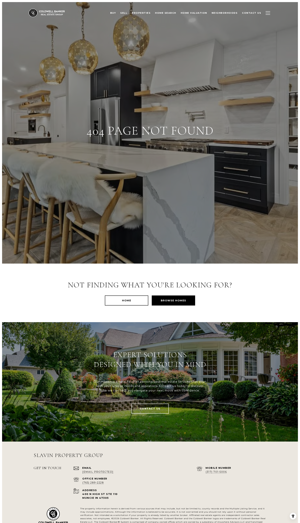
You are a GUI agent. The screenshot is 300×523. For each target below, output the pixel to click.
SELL (123, 12)
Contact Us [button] (150, 408)
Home (126, 300)
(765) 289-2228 (93, 482)
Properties (141, 12)
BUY (113, 12)
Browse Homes (173, 300)
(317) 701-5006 (216, 471)
